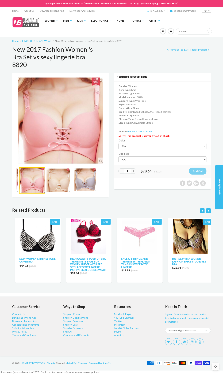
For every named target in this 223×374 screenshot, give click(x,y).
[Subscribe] (206, 330)
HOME (120, 20)
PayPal (117, 331)
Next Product (199, 49)
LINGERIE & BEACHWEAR (36, 41)
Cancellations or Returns (25, 324)
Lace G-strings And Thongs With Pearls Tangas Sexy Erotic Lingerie (132, 263)
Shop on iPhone (71, 314)
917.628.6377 (157, 10)
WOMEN (50, 20)
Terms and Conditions (24, 335)
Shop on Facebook (73, 321)
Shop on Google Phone (75, 317)
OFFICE (136, 20)
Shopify (51, 363)
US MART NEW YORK (140, 131)
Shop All (67, 331)
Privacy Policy (19, 331)
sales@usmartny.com (185, 10)
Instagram (119, 324)
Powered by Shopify (100, 363)
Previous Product (179, 49)
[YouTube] (200, 341)
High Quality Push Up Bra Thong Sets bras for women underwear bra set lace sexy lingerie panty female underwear (85, 264)
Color (121, 140)
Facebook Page (122, 314)
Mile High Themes (77, 363)
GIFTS (153, 20)
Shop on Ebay (70, 324)
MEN (66, 20)
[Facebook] (176, 341)
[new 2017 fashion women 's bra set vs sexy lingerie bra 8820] (61, 120)
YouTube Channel (124, 317)
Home (15, 10)
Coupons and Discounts (76, 335)
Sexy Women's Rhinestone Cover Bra (35, 260)
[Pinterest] (184, 341)
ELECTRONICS (99, 20)
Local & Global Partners (127, 328)
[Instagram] (192, 341)
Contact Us (18, 314)
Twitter (118, 321)
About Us (29, 10)
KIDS (80, 20)
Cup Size (123, 153)
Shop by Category (73, 328)
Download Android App (82, 10)
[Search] (207, 31)
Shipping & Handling (23, 328)
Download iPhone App (52, 10)
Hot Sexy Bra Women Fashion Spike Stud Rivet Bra (187, 261)
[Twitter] (168, 341)
